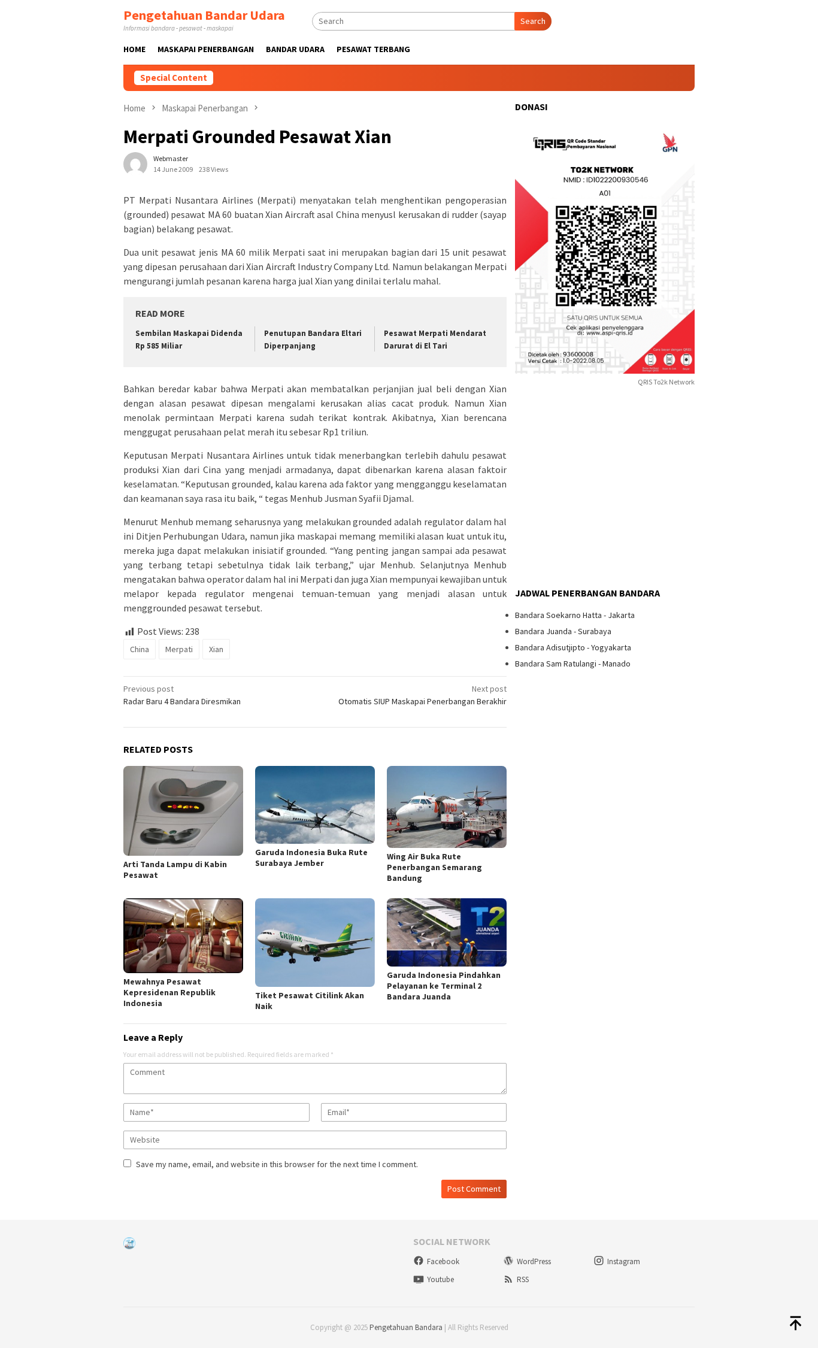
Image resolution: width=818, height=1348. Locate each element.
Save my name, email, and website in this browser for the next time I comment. (277, 1164)
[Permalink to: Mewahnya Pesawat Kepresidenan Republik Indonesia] (183, 935)
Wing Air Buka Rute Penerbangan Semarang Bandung (434, 867)
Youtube (440, 1279)
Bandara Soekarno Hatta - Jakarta (575, 615)
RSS (523, 1279)
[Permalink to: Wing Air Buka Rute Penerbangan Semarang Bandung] (447, 807)
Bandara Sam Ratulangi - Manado (573, 663)
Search (533, 21)
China (139, 649)
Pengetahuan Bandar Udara (204, 15)
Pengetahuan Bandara (406, 1327)
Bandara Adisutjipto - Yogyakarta (573, 647)
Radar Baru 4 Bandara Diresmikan (182, 695)
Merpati (179, 649)
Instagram (623, 1261)
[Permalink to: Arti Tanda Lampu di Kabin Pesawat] (183, 811)
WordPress (534, 1261)
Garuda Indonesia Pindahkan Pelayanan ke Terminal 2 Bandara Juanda (444, 986)
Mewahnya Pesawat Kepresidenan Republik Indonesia (169, 992)
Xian (216, 649)
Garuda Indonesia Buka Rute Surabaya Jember (311, 857)
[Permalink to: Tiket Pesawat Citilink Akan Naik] (315, 942)
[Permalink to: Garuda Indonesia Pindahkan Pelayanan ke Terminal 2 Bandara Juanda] (447, 932)
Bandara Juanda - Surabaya (563, 631)
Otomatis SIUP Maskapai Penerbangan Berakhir (422, 695)
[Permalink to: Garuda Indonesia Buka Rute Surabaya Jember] (315, 805)
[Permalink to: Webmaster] (135, 163)
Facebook (443, 1261)
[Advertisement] (605, 489)
